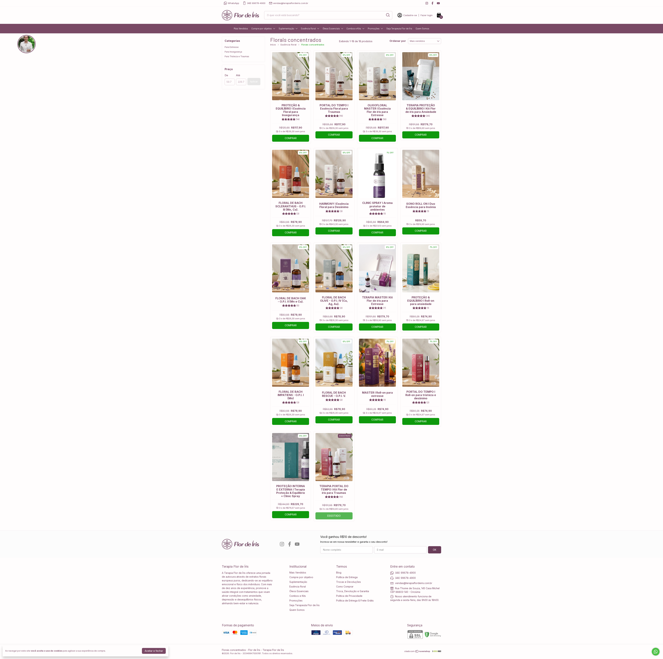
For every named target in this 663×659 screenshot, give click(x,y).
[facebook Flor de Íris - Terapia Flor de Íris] (432, 3)
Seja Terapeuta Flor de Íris (399, 28)
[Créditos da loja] (436, 651)
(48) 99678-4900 (256, 3)
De (226, 75)
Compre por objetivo (261, 28)
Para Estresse (232, 47)
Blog (338, 572)
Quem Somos (422, 28)
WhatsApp (233, 3)
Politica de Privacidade (349, 595)
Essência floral (308, 28)
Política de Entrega (347, 577)
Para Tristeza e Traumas (237, 56)
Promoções (373, 28)
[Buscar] (388, 15)
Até (238, 75)
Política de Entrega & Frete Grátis (355, 600)
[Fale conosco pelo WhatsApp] (656, 652)
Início (273, 44)
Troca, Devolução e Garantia (352, 591)
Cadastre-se (410, 15)
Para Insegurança (233, 51)
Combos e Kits (354, 28)
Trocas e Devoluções (348, 581)
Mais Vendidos (241, 28)
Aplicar (254, 81)
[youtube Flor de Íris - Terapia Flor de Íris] (438, 3)
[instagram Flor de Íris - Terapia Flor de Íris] (427, 3)
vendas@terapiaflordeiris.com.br (290, 3)
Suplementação (286, 28)
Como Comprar (344, 586)
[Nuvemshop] (417, 651)
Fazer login (427, 15)
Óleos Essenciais (331, 28)
